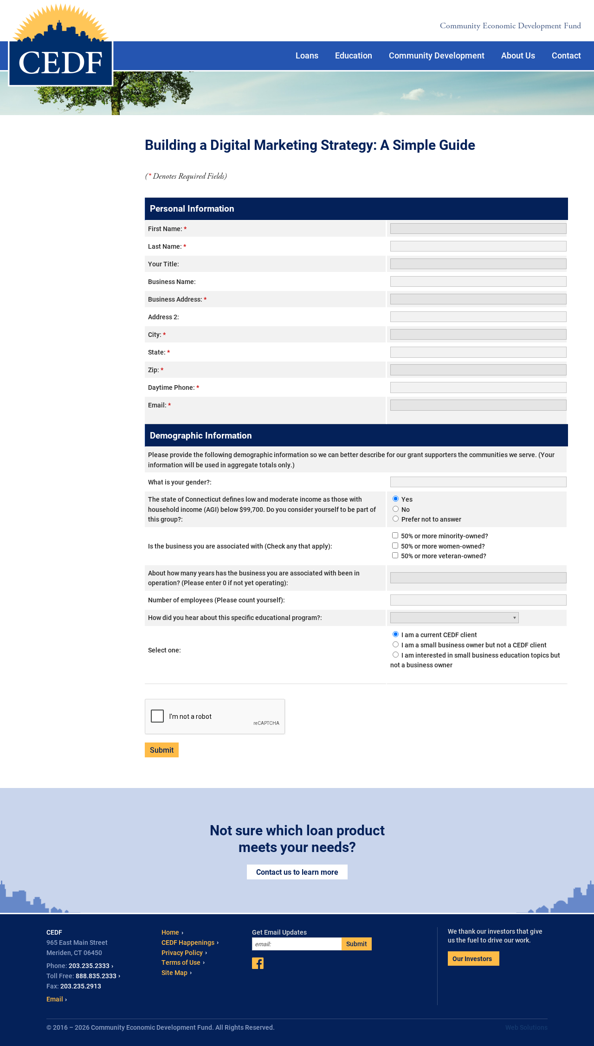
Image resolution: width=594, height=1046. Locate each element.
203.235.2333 (89, 965)
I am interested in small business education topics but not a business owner (475, 660)
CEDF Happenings (187, 942)
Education (353, 55)
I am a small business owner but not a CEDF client (473, 644)
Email (54, 998)
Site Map (174, 972)
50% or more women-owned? (442, 546)
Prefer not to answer (430, 519)
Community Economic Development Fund (510, 25)
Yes (406, 499)
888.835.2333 (96, 975)
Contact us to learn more (297, 872)
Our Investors (472, 958)
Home (170, 932)
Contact (566, 55)
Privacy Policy (182, 952)
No (405, 509)
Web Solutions (526, 1027)
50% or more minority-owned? (444, 535)
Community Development (436, 55)
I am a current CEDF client (438, 634)
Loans (307, 55)
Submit (356, 943)
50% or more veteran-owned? (443, 555)
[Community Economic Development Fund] (60, 44)
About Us (518, 55)
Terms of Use (180, 962)
